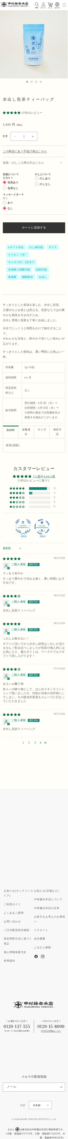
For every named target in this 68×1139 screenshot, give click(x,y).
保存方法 (57, 432)
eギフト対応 (16, 247)
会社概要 (39, 938)
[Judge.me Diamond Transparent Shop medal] (41, 526)
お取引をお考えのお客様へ (49, 919)
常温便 (12, 277)
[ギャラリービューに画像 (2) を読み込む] (32, 82)
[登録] (61, 1087)
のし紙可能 (36, 247)
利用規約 (9, 960)
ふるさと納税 (42, 947)
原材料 (10, 430)
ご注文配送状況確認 (16, 930)
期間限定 (27, 277)
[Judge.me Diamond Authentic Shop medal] (23, 526)
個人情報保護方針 (15, 952)
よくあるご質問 (14, 913)
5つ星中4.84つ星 (44, 476)
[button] (37, 4)
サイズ (42, 429)
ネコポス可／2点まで (21, 262)
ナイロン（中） (17, 254)
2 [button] (29, 742)
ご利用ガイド (12, 904)
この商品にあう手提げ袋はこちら (25, 151)
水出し (43, 277)
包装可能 (41, 269)
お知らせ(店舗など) (46, 890)
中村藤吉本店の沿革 (47, 908)
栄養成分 (26, 432)
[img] (12, 559)
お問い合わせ (12, 921)
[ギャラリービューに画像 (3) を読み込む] (36, 82)
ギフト (53, 247)
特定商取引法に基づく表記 (18, 941)
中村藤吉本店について (48, 899)
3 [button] (35, 742)
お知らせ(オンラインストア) (18, 893)
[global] (57, 4)
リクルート (41, 930)
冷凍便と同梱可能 (19, 269)
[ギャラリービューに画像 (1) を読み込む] (27, 82)
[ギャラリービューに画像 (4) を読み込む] (41, 82)
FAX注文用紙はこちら (51, 1031)
